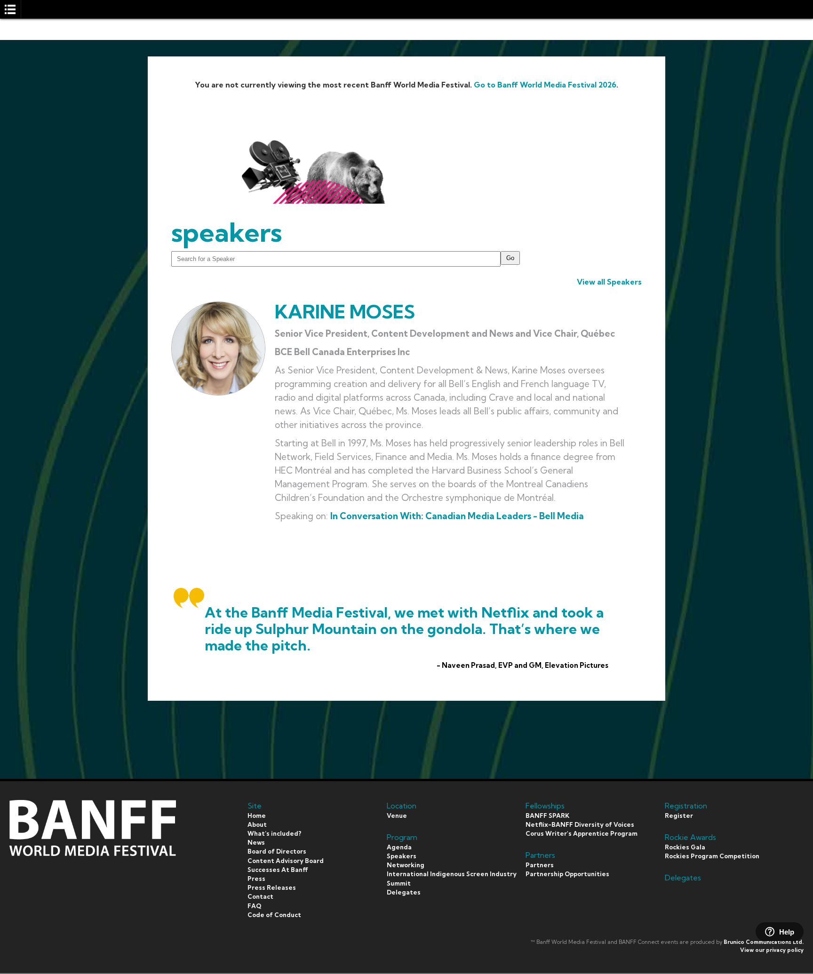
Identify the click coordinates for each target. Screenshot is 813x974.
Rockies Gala (685, 847)
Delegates (404, 892)
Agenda (399, 847)
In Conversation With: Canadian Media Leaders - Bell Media (457, 516)
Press (256, 878)
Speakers (401, 856)
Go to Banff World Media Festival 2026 (545, 84)
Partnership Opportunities (567, 874)
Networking (405, 865)
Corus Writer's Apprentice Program (582, 833)
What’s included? (274, 833)
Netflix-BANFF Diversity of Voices (580, 824)
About (257, 824)
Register (679, 815)
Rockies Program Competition (712, 856)
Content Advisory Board (285, 860)
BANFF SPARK (547, 815)
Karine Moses (345, 311)
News (256, 842)
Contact (260, 896)
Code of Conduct (274, 915)
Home (256, 815)
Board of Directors (276, 851)
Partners (540, 865)
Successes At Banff (277, 869)
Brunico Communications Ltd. (764, 942)
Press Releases (271, 887)
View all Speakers (609, 281)
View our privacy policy (772, 950)
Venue (397, 815)
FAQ (254, 906)
